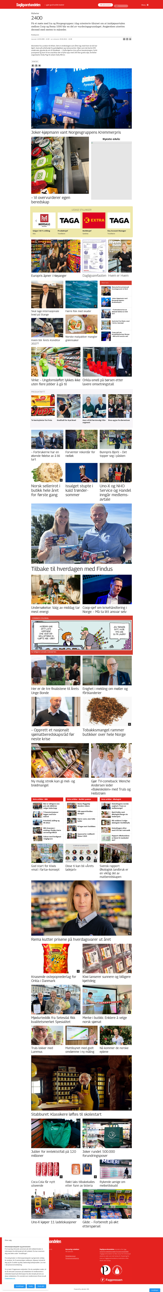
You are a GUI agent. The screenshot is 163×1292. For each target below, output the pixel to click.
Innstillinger (154, 1290)
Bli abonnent (105, 5)
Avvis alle (41, 1286)
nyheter (35, 61)
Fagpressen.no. (10, 1278)
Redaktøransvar (70, 1256)
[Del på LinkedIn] (127, 39)
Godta (31, 1286)
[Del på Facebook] (124, 39)
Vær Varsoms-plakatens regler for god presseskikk (114, 1250)
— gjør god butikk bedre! (54, 5)
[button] (36, 221)
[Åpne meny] (144, 5)
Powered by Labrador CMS (81, 1289)
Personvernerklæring (72, 1258)
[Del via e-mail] (130, 39)
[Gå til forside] (28, 5)
